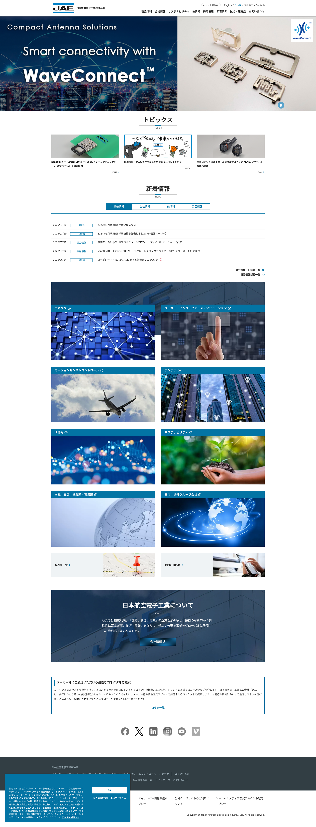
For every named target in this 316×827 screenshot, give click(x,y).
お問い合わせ (180, 780)
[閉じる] (124, 780)
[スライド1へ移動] (151, 107)
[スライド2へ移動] (154, 107)
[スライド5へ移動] (164, 107)
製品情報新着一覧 (142, 780)
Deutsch (260, 5)
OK (109, 790)
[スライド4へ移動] (160, 107)
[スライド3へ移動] (157, 107)
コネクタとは (182, 773)
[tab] (119, 206)
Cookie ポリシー (71, 817)
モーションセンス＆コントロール (137, 773)
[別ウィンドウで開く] (125, 729)
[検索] (203, 5)
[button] (5, 63)
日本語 (237, 5)
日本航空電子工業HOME (64, 767)
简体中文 (248, 5)
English (228, 5)
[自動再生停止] (281, 105)
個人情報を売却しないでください (109, 798)
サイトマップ (162, 780)
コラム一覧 (158, 707)
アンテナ (164, 773)
